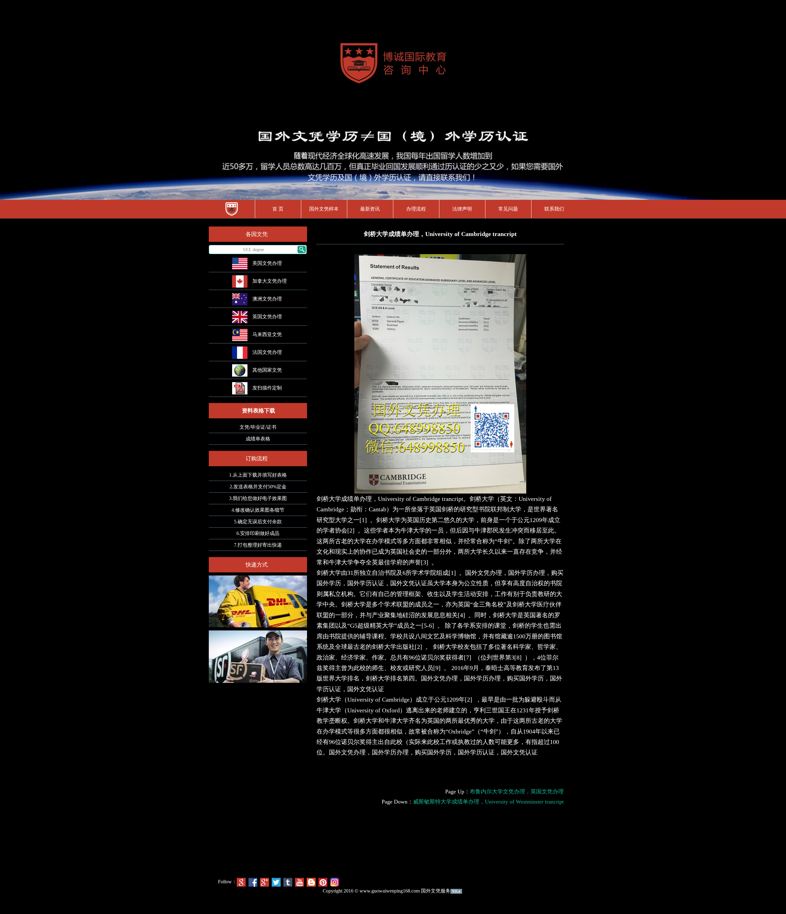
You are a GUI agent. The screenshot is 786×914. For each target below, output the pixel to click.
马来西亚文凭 (267, 334)
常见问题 (508, 208)
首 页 (277, 208)
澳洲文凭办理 (267, 298)
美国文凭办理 (267, 263)
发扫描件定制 (267, 387)
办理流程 (416, 208)
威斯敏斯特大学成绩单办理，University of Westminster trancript (488, 802)
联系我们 (554, 208)
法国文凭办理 (267, 352)
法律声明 (462, 208)
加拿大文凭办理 (269, 281)
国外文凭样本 (324, 208)
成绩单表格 (258, 438)
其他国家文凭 (267, 370)
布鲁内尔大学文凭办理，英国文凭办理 (517, 791)
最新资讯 (370, 208)
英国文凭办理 (267, 316)
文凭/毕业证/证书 (257, 427)
